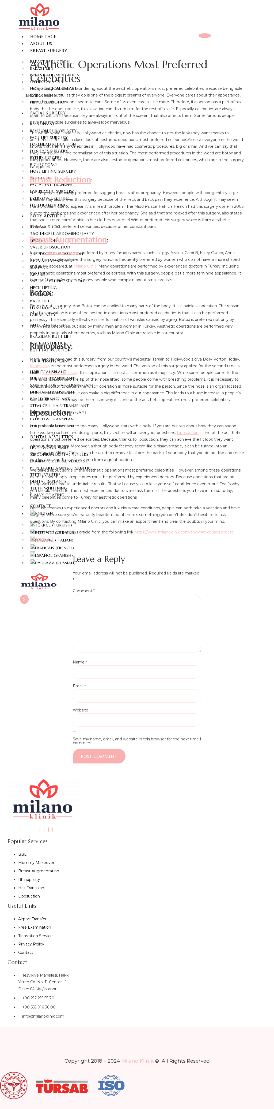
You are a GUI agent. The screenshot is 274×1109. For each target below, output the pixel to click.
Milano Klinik (137, 1061)
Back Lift (40, 301)
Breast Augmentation (68, 239)
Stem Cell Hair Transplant (59, 405)
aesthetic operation (61, 252)
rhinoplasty (40, 366)
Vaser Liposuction (50, 247)
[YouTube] (52, 829)
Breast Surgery (48, 50)
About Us (41, 43)
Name (80, 662)
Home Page (43, 36)
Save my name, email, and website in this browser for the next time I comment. (137, 741)
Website (80, 710)
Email (79, 686)
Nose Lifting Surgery (53, 171)
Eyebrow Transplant (53, 419)
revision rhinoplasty (59, 372)
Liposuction (188, 432)
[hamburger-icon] (205, 35)
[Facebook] (48, 829)
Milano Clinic (85, 266)
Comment (84, 591)
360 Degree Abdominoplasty (62, 233)
